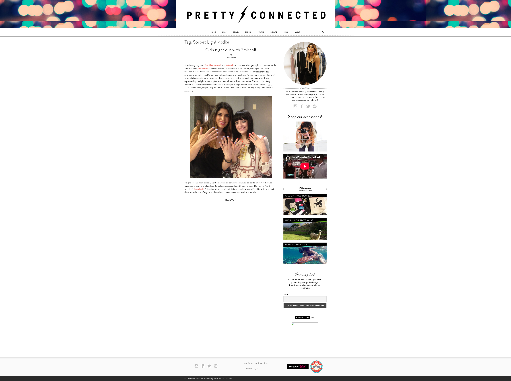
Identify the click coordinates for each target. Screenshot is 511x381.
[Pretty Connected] (255, 14)
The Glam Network (213, 65)
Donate (274, 32)
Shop (224, 32)
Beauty (236, 32)
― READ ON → (231, 200)
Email (285, 294)
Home (213, 32)
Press (286, 32)
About (297, 32)
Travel (261, 32)
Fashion (248, 32)
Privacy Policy (263, 363)
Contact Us (252, 363)
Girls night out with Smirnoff (230, 50)
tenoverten (203, 69)
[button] (323, 32)
